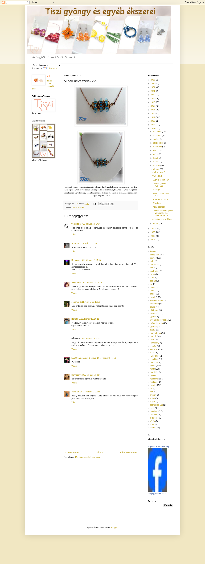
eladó (152, 307)
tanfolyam (154, 411)
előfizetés (154, 310)
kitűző (152, 352)
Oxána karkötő (158, 172)
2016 (153, 110)
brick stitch (154, 271)
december (157, 132)
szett (152, 408)
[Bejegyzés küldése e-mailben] (95, 204)
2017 (153, 106)
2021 (153, 91)
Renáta (74, 319)
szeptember (158, 143)
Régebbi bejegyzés (128, 452)
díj (151, 284)
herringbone (155, 333)
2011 (153, 128)
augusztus (157, 147)
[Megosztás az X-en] (106, 203)
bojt (151, 261)
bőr (151, 268)
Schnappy (76, 375)
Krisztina (75, 260)
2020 (153, 95)
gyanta (153, 317)
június (156, 154)
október (156, 139)
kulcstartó (154, 356)
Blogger (114, 527)
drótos (153, 294)
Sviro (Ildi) (76, 282)
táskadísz (154, 415)
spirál (152, 398)
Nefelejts (156, 190)
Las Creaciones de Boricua (83, 358)
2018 (153, 102)
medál (74, 207)
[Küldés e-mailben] (100, 203)
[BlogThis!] (103, 203)
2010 (153, 228)
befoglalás (154, 255)
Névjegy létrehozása (157, 494)
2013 (153, 121)
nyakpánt (154, 382)
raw (151, 392)
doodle (153, 291)
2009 (153, 232)
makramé (154, 362)
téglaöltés (154, 418)
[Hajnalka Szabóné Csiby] (157, 491)
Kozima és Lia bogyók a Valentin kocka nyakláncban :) (162, 213)
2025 (153, 83)
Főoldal (100, 452)
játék (152, 339)
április (156, 162)
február (156, 169)
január (156, 224)
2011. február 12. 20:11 (89, 319)
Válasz (74, 234)
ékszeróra (154, 304)
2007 (153, 240)
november (157, 135)
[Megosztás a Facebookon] (109, 203)
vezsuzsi (75, 224)
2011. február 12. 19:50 (90, 302)
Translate (53, 68)
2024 (153, 87)
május (156, 158)
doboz (153, 287)
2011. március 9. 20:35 (90, 392)
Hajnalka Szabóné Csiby (158, 447)
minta (152, 369)
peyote (153, 385)
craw (152, 277)
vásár (152, 421)
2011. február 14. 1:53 (106, 358)
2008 (153, 236)
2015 (153, 113)
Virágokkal (157, 176)
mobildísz (154, 372)
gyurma (153, 326)
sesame (75, 302)
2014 (153, 117)
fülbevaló (154, 313)
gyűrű (152, 330)
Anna (73, 243)
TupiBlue (75, 392)
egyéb (153, 297)
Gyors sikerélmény (160, 180)
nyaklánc (81, 207)
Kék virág (156, 203)
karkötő (153, 346)
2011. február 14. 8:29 (91, 375)
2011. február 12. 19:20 (92, 282)
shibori (153, 395)
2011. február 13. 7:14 (90, 338)
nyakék (153, 375)
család (153, 281)
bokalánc (154, 264)
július (155, 150)
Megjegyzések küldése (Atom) (88, 457)
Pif (151, 388)
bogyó (153, 258)
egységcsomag (156, 300)
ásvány (153, 251)
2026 (153, 80)
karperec (154, 349)
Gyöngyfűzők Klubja (159, 320)
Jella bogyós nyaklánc (162, 219)
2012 (153, 125)
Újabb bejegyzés (72, 452)
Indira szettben (158, 207)
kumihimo (154, 359)
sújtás (152, 401)
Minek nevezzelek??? (162, 199)
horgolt (153, 336)
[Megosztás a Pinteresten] (112, 203)
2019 (153, 98)
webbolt (153, 428)
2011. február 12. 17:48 (87, 243)
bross (152, 274)
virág (152, 424)
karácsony (154, 343)
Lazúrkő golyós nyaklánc (159, 185)
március (156, 165)
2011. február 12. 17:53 (91, 260)
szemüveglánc (156, 405)
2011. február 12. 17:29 (90, 224)
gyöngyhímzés (156, 323)
